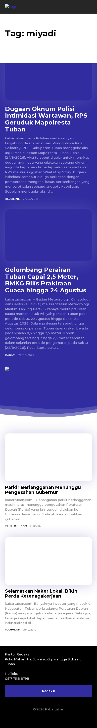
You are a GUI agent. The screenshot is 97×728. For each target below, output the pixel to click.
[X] (57, 720)
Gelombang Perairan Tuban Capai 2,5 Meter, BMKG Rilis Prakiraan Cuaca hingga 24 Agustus (45, 280)
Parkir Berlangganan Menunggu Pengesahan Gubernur (43, 490)
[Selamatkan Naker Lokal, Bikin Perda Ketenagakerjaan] (48, 561)
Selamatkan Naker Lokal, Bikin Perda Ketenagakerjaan (41, 593)
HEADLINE (12, 199)
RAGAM (10, 355)
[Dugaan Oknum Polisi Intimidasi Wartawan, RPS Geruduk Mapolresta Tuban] (48, 74)
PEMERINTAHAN (16, 525)
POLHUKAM (12, 629)
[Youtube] (65, 720)
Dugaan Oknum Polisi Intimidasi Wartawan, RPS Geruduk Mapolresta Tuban (46, 119)
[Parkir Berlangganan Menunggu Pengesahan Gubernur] (48, 457)
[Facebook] (32, 720)
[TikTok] (48, 720)
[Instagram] (40, 720)
